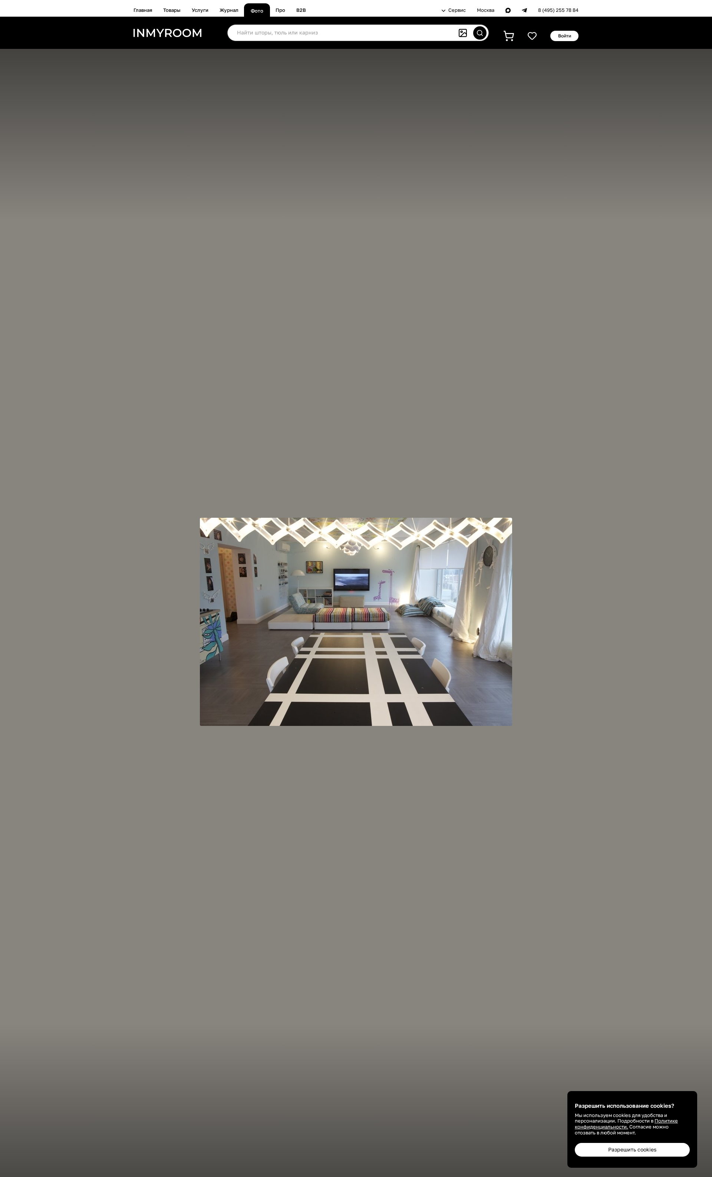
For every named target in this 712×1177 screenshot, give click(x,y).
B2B (301, 10)
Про (280, 10)
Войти (564, 36)
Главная (143, 10)
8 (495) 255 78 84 (558, 10)
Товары (172, 10)
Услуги (200, 10)
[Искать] (480, 33)
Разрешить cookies (632, 1149)
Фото (257, 11)
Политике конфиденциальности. (626, 1124)
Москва (485, 10)
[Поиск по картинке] (462, 33)
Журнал (229, 10)
